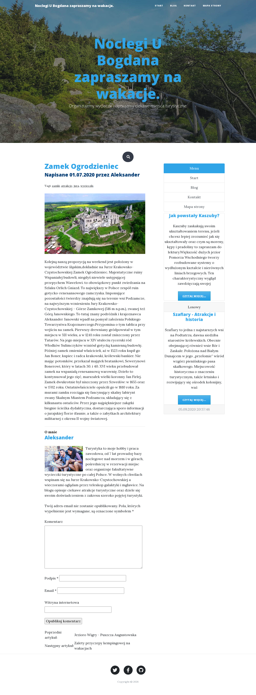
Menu (194, 168)
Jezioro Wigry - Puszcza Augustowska (105, 635)
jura (76, 186)
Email (50, 590)
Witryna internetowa (62, 602)
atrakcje (66, 186)
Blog (173, 5)
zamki (56, 186)
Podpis (51, 578)
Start (159, 5)
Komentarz (54, 521)
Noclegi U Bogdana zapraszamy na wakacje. (74, 5)
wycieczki (86, 186)
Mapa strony (212, 5)
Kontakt (190, 5)
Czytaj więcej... (194, 296)
